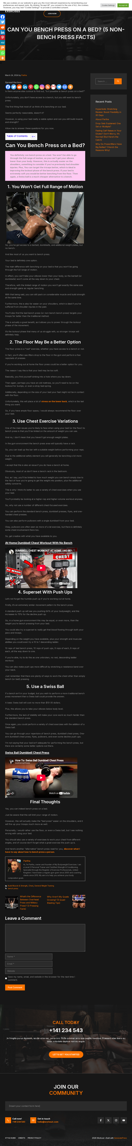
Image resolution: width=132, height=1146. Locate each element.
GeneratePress (120, 1138)
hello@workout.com (48, 1122)
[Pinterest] (30, 86)
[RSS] (47, 86)
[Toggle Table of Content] (32, 136)
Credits (21, 1138)
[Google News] (64, 86)
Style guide (10, 1138)
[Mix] (2, 47)
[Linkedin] (25, 86)
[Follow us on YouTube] (124, 1120)
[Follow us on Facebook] (101, 1120)
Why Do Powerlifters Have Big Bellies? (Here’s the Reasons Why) (109, 147)
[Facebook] (8, 86)
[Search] (118, 81)
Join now (52, 13)
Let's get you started (66, 1054)
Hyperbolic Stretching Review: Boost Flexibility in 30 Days (108, 112)
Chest (31, 886)
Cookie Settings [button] (108, 5)
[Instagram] (42, 86)
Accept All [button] (123, 5)
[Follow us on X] (108, 1120)
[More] (70, 86)
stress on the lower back (54, 401)
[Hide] (1, 63)
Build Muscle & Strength (18, 886)
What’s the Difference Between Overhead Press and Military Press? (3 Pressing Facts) (30, 902)
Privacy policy (34, 1138)
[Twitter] (13, 86)
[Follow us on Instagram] (116, 1120)
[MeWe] (2, 42)
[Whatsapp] (36, 86)
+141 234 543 (66, 1030)
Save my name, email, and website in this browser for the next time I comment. (41, 978)
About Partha (102, 119)
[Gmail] (53, 86)
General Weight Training (44, 886)
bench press (13, 888)
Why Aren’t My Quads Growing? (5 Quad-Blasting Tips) (58, 899)
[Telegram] (59, 86)
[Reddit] (19, 86)
